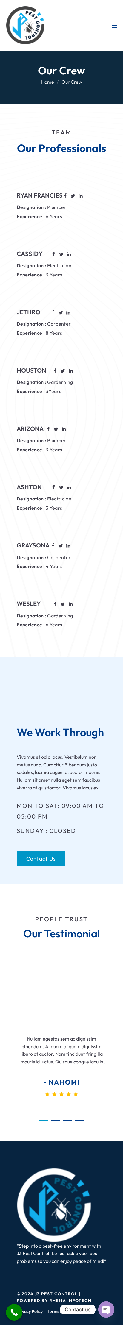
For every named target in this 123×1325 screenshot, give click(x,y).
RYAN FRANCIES (40, 195)
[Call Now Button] (14, 1312)
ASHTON (29, 487)
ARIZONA (30, 428)
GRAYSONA (33, 545)
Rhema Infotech (70, 1300)
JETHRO (28, 312)
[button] (43, 1120)
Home (47, 82)
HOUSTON (31, 370)
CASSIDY (30, 253)
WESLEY (29, 603)
